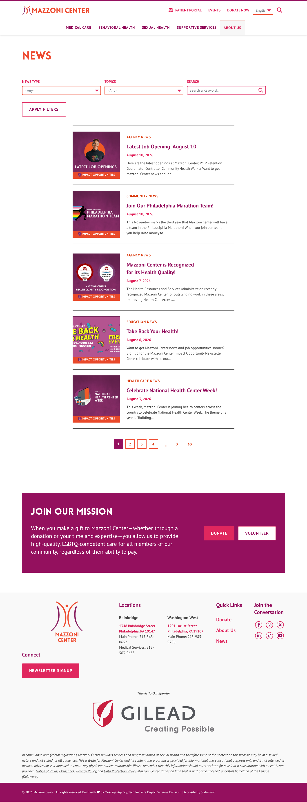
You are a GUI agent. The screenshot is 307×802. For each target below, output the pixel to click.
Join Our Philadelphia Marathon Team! (170, 205)
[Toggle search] (280, 10)
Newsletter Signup (50, 670)
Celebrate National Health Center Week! (172, 390)
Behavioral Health (116, 27)
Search (193, 81)
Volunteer (257, 533)
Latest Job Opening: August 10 (161, 146)
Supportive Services (196, 27)
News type (31, 81)
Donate (219, 533)
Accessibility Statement (199, 792)
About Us (232, 27)
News (221, 641)
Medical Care (78, 27)
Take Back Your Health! (152, 331)
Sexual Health (156, 27)
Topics (110, 81)
